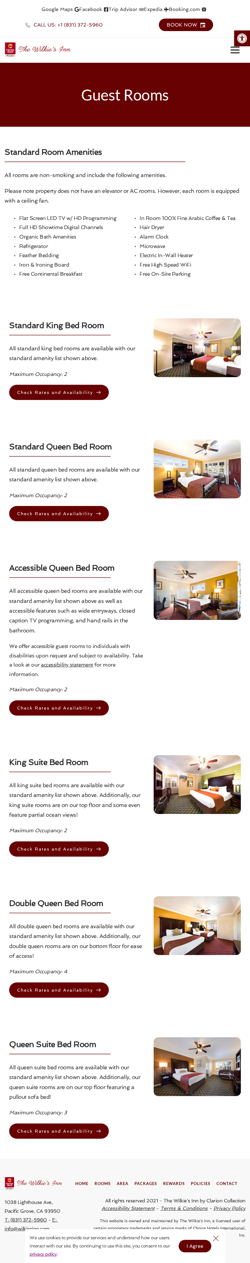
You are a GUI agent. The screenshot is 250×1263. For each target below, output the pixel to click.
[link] (242, 38)
